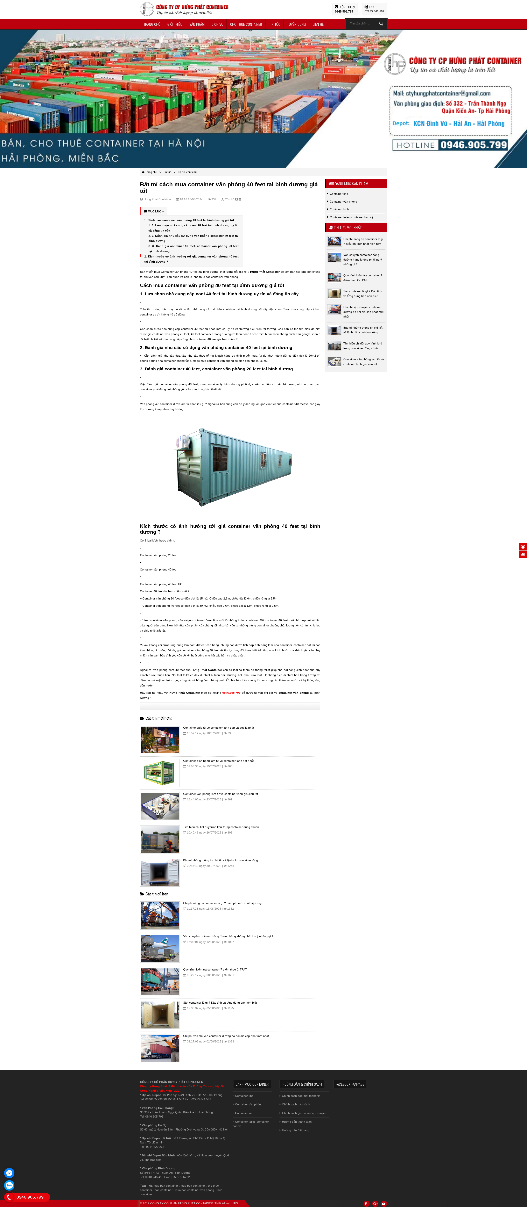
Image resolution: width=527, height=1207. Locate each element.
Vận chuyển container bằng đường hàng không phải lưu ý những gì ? (228, 936)
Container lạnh (244, 1113)
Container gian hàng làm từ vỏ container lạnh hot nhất (218, 760)
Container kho (244, 1095)
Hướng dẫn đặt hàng (295, 1130)
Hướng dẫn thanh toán (297, 1121)
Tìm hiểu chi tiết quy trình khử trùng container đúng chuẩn (221, 827)
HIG (235, 1203)
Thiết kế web (223, 1203)
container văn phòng (294, 692)
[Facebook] (367, 1204)
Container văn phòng (248, 1104)
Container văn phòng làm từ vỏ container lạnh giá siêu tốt (220, 793)
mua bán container (166, 1185)
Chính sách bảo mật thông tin (301, 1095)
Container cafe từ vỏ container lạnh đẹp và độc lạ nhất (218, 727)
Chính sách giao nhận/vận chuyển (304, 1113)
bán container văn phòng (198, 1190)
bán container (164, 1190)
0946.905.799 (344, 11)
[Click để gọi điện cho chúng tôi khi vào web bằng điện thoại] (9, 1197)
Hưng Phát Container (265, 271)
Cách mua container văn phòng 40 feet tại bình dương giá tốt (191, 220)
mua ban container (193, 1185)
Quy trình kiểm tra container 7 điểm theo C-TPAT (215, 969)
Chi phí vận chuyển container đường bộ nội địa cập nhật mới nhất (226, 1036)
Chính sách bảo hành (296, 1104)
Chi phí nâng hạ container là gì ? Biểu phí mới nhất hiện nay (222, 903)
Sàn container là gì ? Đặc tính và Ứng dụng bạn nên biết (220, 1002)
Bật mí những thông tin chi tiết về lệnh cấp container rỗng (220, 860)
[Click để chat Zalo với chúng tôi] (9, 1185)
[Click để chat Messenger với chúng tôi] (9, 1173)
